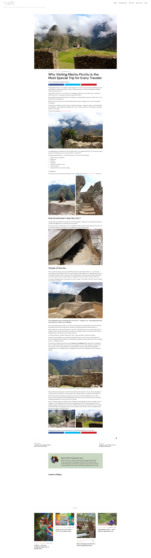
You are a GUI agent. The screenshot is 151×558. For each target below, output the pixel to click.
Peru (14, 7)
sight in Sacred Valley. (65, 111)
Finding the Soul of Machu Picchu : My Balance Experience (107, 445)
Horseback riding (86, 540)
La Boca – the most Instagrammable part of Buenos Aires (41, 546)
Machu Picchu (91, 173)
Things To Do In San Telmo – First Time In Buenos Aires (64, 530)
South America (9, 7)
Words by (58, 81)
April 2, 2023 (49, 543)
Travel (59, 71)
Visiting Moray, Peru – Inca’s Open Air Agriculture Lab (106, 530)
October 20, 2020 (66, 71)
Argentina (36, 543)
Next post (101, 443)
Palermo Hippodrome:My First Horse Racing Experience (86, 544)
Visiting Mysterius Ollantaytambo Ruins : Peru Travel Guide (42, 445)
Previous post (37, 443)
